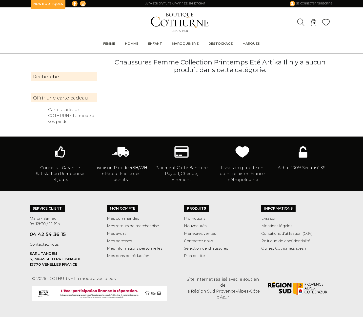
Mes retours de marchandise (133, 226)
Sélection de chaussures (206, 248)
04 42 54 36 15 (48, 234)
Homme (131, 43)
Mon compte (122, 208)
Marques (251, 43)
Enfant (155, 43)
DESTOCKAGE (220, 43)
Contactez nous (44, 244)
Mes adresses (119, 241)
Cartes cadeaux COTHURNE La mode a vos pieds (71, 115)
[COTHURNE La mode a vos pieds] (180, 22)
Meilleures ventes (200, 233)
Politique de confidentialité (285, 241)
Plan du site (194, 256)
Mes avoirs (116, 233)
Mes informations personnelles (134, 248)
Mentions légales (276, 226)
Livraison (269, 218)
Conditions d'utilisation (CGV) (287, 233)
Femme (109, 43)
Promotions (194, 218)
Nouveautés (195, 226)
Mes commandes (123, 218)
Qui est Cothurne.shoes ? (283, 248)
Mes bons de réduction (128, 256)
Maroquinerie (185, 43)
